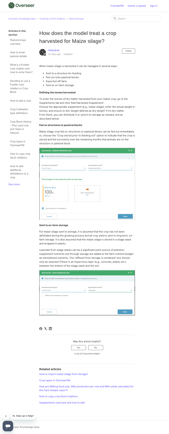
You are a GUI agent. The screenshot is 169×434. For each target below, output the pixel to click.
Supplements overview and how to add (62, 402)
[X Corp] (45, 328)
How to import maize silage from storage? (63, 374)
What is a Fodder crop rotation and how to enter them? (21, 68)
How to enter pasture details (18, 54)
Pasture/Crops (76, 18)
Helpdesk (53, 50)
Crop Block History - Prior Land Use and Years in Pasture (20, 127)
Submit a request (137, 5)
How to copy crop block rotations (20, 155)
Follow (128, 51)
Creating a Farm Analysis (52, 18)
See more (14, 184)
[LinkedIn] (50, 328)
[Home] (21, 7)
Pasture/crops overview (18, 41)
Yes (78, 347)
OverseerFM (117, 5)
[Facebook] (40, 328)
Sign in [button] (153, 5)
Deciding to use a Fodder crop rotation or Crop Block (20, 86)
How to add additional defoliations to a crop (19, 172)
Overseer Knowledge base (22, 18)
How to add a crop (20, 100)
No (95, 347)
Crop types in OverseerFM (17, 143)
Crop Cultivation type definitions (19, 111)
